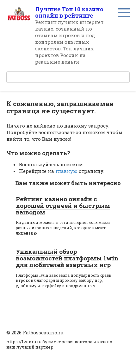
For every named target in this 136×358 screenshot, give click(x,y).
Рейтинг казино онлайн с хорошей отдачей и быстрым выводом (63, 205)
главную (66, 171)
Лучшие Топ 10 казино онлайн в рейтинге (69, 12)
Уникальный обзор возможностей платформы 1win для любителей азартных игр (67, 258)
